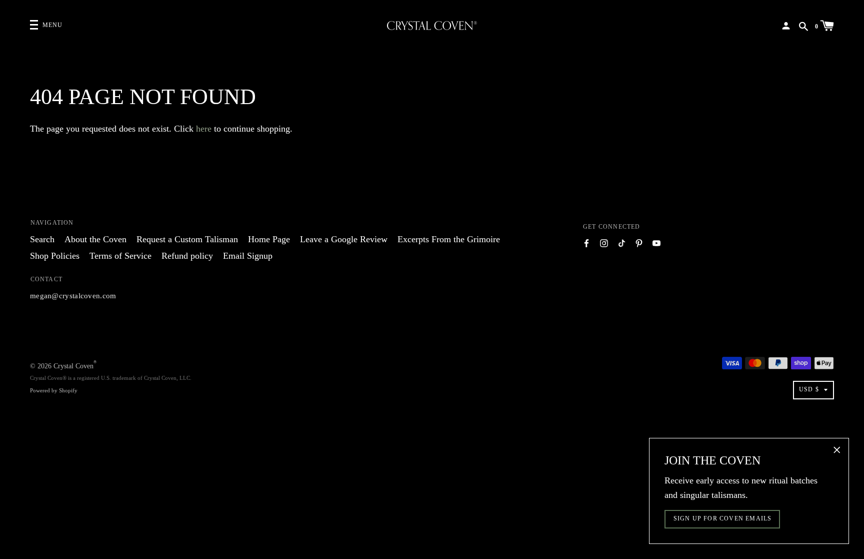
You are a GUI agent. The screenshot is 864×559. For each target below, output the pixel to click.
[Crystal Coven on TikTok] (622, 242)
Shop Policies (55, 256)
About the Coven (95, 239)
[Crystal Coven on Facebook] (586, 242)
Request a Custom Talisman (187, 239)
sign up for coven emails (723, 518)
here (204, 129)
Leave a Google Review (344, 239)
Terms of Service (121, 256)
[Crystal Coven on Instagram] (604, 242)
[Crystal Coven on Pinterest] (639, 242)
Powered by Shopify (54, 390)
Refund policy (187, 256)
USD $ (809, 389)
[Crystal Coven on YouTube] (656, 242)
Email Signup (247, 256)
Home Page (269, 239)
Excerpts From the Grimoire (449, 239)
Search (42, 239)
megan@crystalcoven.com (73, 296)
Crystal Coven (74, 366)
